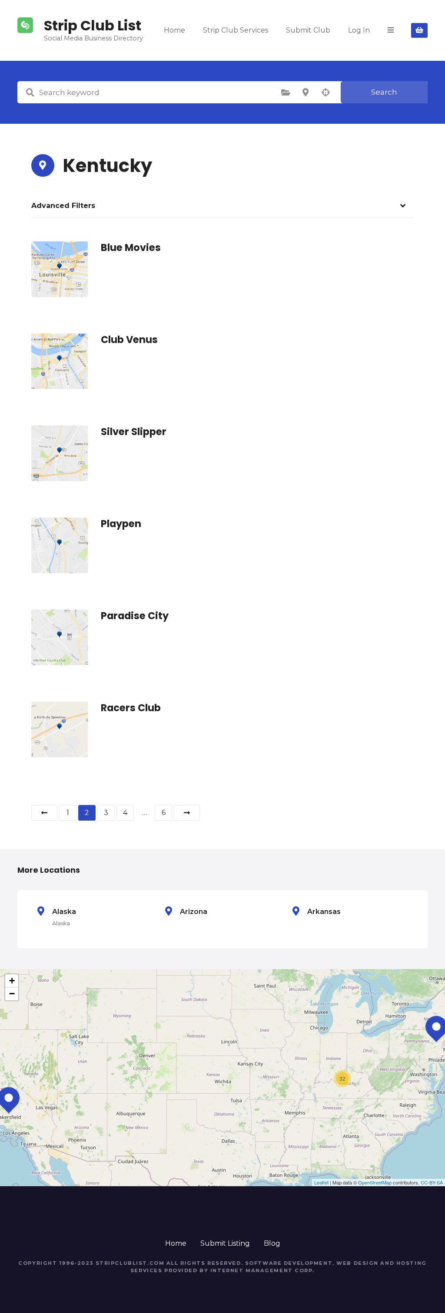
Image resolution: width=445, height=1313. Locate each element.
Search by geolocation (325, 92)
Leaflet (321, 1182)
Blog (272, 1243)
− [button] (12, 993)
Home (174, 30)
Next (187, 813)
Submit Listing (225, 1243)
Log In (359, 30)
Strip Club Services (235, 30)
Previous (44, 813)
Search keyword (30, 92)
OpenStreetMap (375, 1182)
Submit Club (308, 30)
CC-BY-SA (432, 1182)
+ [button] (12, 980)
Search (384, 92)
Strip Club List (92, 25)
